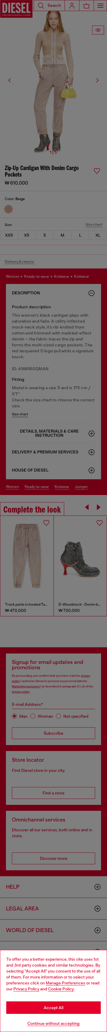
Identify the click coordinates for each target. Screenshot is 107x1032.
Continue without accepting (53, 1023)
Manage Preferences (65, 983)
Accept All (53, 1007)
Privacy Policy (26, 989)
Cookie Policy (61, 989)
